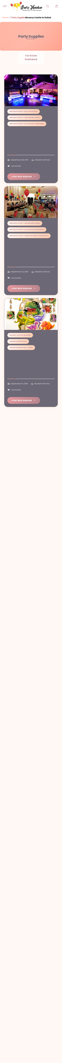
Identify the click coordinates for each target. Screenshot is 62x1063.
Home (5, 17)
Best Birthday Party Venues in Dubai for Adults (30, 133)
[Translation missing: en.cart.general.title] (56, 6)
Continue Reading (21, 176)
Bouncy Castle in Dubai (20, 335)
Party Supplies (19, 17)
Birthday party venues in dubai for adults (29, 236)
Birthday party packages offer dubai (27, 124)
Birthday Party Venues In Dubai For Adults (29, 245)
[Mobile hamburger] (5, 6)
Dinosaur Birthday (18, 341)
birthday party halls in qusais (24, 111)
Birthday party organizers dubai (25, 117)
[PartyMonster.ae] (26, 6)
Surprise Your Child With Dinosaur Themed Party (28, 357)
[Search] (47, 6)
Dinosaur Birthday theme (21, 347)
